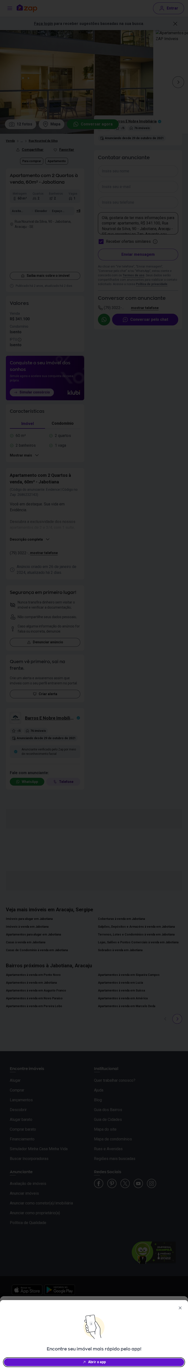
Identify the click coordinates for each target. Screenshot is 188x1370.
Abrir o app (97, 1362)
